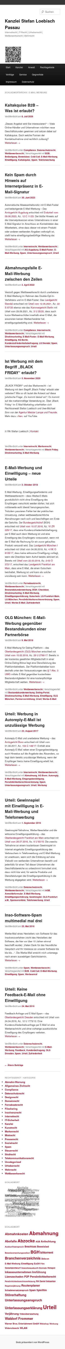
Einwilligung (11, 159)
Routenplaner (30, 1285)
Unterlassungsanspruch (39, 253)
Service (23, 74)
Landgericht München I (46, 545)
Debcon (45, 1258)
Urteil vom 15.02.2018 (16, 655)
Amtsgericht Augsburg (16, 212)
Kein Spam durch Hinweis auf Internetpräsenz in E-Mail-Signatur (24, 183)
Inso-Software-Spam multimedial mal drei (23, 917)
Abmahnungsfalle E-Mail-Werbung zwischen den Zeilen (23, 273)
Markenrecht (44, 446)
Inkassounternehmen (18, 1272)
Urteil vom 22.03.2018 (28, 560)
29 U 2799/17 (40, 655)
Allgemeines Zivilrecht (17, 1085)
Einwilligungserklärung (16, 596)
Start (8, 67)
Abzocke (26, 1241)
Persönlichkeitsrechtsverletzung (35, 599)
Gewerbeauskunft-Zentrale (34, 1268)
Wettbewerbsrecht (14, 153)
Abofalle (11, 1241)
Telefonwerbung (46, 159)
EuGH (37, 1263)
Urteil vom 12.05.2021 (39, 303)
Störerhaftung (15, 1295)
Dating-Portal (42, 692)
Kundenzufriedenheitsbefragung (21, 343)
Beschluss (30, 1246)
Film (42, 1263)
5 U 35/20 (39, 311)
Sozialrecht (11, 1143)
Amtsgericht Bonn (14, 742)
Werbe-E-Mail (18, 602)
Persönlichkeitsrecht (43, 1276)
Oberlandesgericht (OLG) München (23, 651)
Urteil (56, 253)
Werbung (42, 785)
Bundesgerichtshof (33, 522)
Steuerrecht (11, 1150)
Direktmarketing (13, 336)
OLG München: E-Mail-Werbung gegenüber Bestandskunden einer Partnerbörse (25, 626)
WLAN (23, 1328)
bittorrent (46, 1252)
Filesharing (11, 1108)
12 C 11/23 (28, 216)
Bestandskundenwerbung (18, 589)
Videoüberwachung (29, 1313)
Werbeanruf (31, 974)
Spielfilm (41, 1290)
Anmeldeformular (14, 893)
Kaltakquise (24, 159)
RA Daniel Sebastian (46, 1281)
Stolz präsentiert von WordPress (32, 1342)
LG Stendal (44, 343)
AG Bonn (42, 775)
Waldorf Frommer (19, 1318)
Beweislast (24, 156)
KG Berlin (23, 339)
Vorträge (10, 74)
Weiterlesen (12, 142)
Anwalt (31, 67)
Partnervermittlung (25, 699)
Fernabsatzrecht (32, 583)
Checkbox (43, 589)
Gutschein (34, 596)
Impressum (11, 81)
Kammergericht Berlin (42, 307)
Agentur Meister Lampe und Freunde (38, 412)
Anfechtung (48, 1241)
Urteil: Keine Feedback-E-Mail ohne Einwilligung (25, 994)
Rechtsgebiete (47, 67)
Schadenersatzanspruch (17, 1290)
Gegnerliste (37, 74)
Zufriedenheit (33, 602)
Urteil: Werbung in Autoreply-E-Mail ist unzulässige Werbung (25, 719)
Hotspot (51, 1267)
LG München (11, 599)
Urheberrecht (12, 1165)
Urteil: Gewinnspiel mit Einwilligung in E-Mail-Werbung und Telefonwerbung (24, 808)
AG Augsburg (31, 249)
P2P (26, 1276)
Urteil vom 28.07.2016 (16, 841)
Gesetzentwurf (13, 1267)
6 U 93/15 (39, 841)
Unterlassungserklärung (23, 1307)
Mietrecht (10, 1135)
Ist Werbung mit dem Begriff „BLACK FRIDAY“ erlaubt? (24, 366)
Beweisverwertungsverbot (17, 1252)
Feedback (20, 1050)
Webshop (44, 1323)
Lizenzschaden (14, 1276)
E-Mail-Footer (46, 249)
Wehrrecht (10, 1169)
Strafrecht (10, 1154)
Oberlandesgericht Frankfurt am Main (24, 837)
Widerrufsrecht (12, 1328)
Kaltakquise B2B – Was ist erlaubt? (21, 107)
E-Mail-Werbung (49, 156)
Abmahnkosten (16, 1234)
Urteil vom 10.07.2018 (31, 526)
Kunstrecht (11, 1127)
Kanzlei (19, 67)
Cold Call (35, 156)
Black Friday (51, 449)
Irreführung (39, 1272)
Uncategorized (13, 1162)
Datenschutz (28, 81)
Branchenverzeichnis (23, 1258)
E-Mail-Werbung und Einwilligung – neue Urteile (23, 473)
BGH (34, 589)
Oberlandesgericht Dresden (19, 1017)
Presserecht (11, 1139)
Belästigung (11, 156)
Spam (34, 159)
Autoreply (53, 775)
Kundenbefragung (35, 1050)
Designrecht (11, 1097)
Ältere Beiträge (14, 1065)
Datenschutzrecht (46, 150)
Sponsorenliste (18, 900)
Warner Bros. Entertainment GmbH (22, 1323)
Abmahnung (31, 775)
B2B (47, 153)
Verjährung (12, 1314)
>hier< (20, 416)
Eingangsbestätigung (33, 778)
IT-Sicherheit (12, 1120)
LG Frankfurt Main (50, 596)
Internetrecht (30, 246)
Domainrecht (12, 1101)
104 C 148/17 (29, 745)
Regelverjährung (13, 1285)
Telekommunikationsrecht (19, 1158)
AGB (47, 890)
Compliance (30, 150)
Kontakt (34, 431)
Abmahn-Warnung (15, 1082)
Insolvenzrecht (13, 1112)
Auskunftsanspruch (14, 1246)
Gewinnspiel (35, 896)
